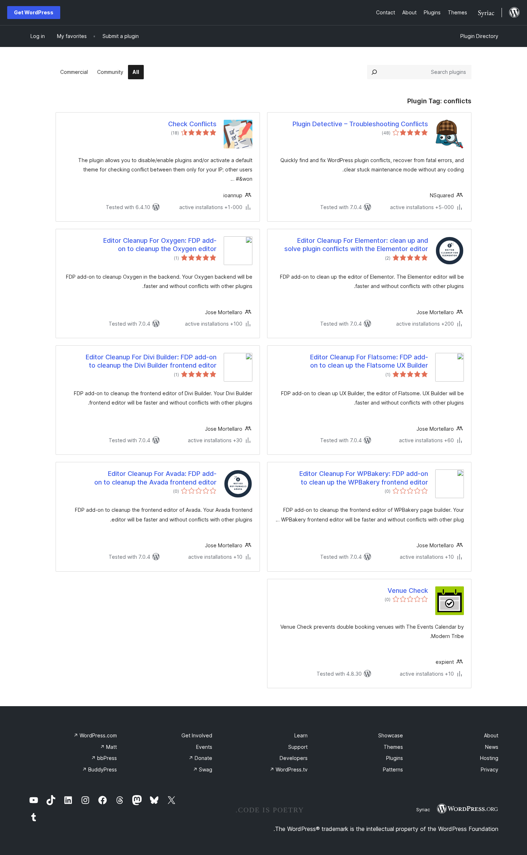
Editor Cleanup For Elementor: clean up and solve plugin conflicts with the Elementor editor (356, 244)
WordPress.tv (289, 769)
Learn (301, 735)
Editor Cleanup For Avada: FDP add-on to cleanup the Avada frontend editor (155, 478)
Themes (393, 747)
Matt (108, 747)
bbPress (104, 758)
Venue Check (408, 590)
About (491, 735)
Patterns (393, 769)
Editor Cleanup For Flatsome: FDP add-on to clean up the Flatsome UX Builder (369, 361)
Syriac (423, 809)
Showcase (390, 735)
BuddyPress (99, 769)
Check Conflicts (192, 124)
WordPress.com (95, 735)
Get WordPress (33, 12)
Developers (294, 758)
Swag (202, 769)
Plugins (394, 758)
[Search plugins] (374, 72)
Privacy (489, 769)
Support (298, 747)
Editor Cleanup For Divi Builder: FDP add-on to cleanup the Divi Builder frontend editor (151, 361)
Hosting (489, 758)
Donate (200, 758)
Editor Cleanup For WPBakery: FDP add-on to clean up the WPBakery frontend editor (363, 478)
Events (204, 747)
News (491, 747)
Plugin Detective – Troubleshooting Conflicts (360, 124)
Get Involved (196, 735)
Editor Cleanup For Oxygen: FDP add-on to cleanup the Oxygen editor (160, 244)
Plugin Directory (479, 36)
